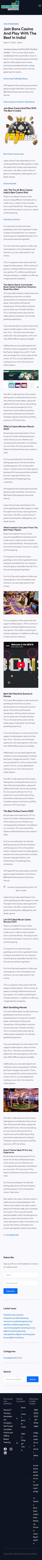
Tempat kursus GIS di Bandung (16, 1318)
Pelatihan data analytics (14, 1315)
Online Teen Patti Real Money (16, 78)
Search (33, 1379)
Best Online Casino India (14, 154)
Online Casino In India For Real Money (19, 102)
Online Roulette (10, 183)
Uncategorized (11, 24)
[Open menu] (40, 6)
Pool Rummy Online (12, 219)
